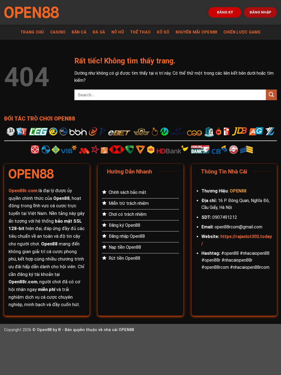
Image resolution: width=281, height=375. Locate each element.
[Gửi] (271, 94)
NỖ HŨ (117, 32)
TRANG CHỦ (32, 32)
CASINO (58, 32)
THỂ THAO (140, 32)
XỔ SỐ (163, 32)
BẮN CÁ (79, 32)
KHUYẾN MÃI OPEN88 (196, 32)
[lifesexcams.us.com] (31, 12)
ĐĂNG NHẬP (260, 12)
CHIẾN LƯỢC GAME (242, 32)
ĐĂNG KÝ (225, 12)
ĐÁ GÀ (98, 32)
